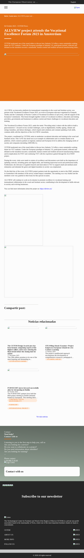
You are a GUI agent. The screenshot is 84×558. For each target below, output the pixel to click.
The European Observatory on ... (23, 2)
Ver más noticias (42, 417)
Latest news (13, 16)
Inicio (6, 16)
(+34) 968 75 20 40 (11, 460)
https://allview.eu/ (46, 189)
